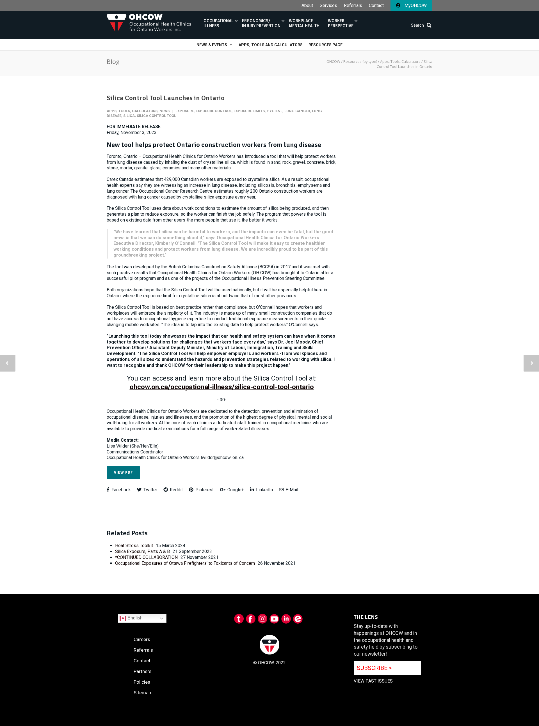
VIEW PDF (123, 472)
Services (328, 5)
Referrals (353, 5)
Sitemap (142, 692)
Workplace (304, 23)
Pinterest (204, 489)
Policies (142, 682)
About (307, 5)
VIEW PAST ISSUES (373, 681)
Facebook (120, 489)
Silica (129, 116)
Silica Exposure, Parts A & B (142, 551)
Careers (142, 639)
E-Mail (291, 489)
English (134, 618)
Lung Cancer (297, 111)
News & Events (212, 45)
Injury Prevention (261, 23)
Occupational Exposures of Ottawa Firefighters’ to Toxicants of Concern (185, 563)
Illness (219, 23)
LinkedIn (264, 489)
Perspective (340, 23)
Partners (143, 671)
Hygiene (274, 111)
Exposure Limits (249, 111)
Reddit (176, 489)
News (164, 111)
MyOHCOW (415, 5)
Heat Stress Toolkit (134, 545)
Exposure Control (214, 111)
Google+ (235, 489)
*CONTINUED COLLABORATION (146, 557)
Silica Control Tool (156, 116)
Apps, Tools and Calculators (271, 45)
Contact (376, 5)
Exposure (184, 111)
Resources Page (325, 45)
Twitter (149, 489)
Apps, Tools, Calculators (132, 111)
